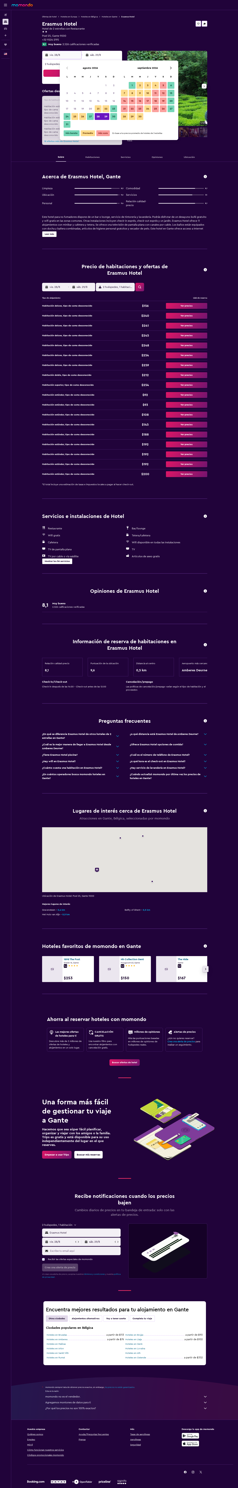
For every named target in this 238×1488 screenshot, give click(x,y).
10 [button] (67, 101)
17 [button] (67, 108)
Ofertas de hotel (49, 17)
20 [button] (90, 108)
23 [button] (113, 108)
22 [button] (105, 108)
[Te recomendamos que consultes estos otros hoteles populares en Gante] (205, 946)
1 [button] (105, 85)
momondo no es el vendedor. (62, 1396)
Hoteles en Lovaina (135, 1348)
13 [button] (90, 101)
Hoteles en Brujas (134, 1335)
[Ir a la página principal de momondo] (22, 4)
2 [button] (113, 85)
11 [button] (75, 101)
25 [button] (74, 116)
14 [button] (98, 101)
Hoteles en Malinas (56, 1344)
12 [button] (82, 101)
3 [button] (67, 93)
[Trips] (5, 44)
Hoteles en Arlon (55, 1348)
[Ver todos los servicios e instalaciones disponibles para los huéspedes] (205, 516)
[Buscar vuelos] (5, 15)
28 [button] (98, 116)
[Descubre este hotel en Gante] (205, 177)
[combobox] (84, 1232)
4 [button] (75, 93)
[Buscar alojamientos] (5, 21)
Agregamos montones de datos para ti (68, 1402)
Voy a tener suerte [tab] (116, 1318)
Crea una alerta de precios (181, 1041)
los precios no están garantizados (119, 1387)
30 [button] (113, 116)
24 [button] (67, 116)
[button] (5, 5)
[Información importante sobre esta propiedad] (205, 645)
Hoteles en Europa (69, 17)
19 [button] (82, 108)
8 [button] (106, 93)
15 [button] (106, 101)
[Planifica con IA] (5, 35)
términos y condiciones (94, 1274)
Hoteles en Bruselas (57, 1335)
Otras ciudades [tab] (57, 1318)
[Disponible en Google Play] (190, 1436)
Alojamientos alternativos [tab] (85, 1318)
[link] (124, 1062)
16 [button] (114, 101)
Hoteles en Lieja (133, 1339)
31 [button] (67, 124)
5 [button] (82, 93)
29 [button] (105, 116)
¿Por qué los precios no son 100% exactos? (70, 1408)
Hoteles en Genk (133, 1344)
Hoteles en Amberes (57, 1339)
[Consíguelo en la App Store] (190, 1443)
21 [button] (98, 108)
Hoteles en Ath (133, 1353)
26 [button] (82, 116)
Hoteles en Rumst (56, 1358)
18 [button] (75, 108)
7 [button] (98, 93)
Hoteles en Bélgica (89, 17)
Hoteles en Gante (109, 17)
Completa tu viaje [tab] (142, 1318)
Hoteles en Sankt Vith (58, 1353)
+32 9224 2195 (50, 39)
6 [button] (90, 93)
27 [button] (90, 116)
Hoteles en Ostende (135, 1358)
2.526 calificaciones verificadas (80, 44)
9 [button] (113, 93)
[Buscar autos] (5, 28)
